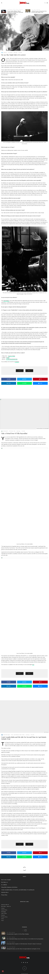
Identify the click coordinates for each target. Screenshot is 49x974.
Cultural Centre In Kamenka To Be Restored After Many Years (39, 12)
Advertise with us (4, 892)
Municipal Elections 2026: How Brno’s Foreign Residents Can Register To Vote (23, 948)
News (35, 9)
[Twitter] (23, 962)
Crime (12, 734)
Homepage (3, 911)
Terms (2, 918)
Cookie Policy (4, 909)
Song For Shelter (11, 356)
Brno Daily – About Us (6, 906)
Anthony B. (5, 52)
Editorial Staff (5, 431)
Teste (2, 920)
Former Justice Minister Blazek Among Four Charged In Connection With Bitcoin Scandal (15, 12)
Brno (32, 9)
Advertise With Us (5, 904)
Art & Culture (10, 52)
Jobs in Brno (4, 913)
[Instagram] (25, 962)
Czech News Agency (6, 734)
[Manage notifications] (3, 971)
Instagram (17, 361)
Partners (3, 915)
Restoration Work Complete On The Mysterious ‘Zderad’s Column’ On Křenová (24, 943)
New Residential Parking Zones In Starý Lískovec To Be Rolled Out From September (25, 938)
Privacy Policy (4, 894)
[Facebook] (21, 962)
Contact (3, 908)
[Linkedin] (27, 962)
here (33, 664)
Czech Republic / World (11, 9)
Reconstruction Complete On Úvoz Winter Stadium (18, 934)
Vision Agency (6, 300)
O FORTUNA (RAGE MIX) (11, 359)
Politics (17, 9)
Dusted (7, 357)
